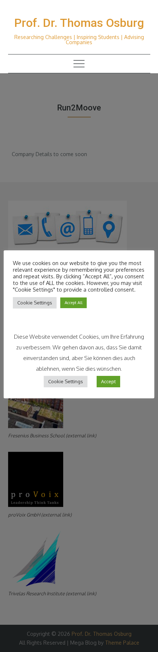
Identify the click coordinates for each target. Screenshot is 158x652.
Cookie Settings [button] (34, 303)
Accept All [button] (73, 302)
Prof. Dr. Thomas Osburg (79, 23)
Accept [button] (108, 381)
